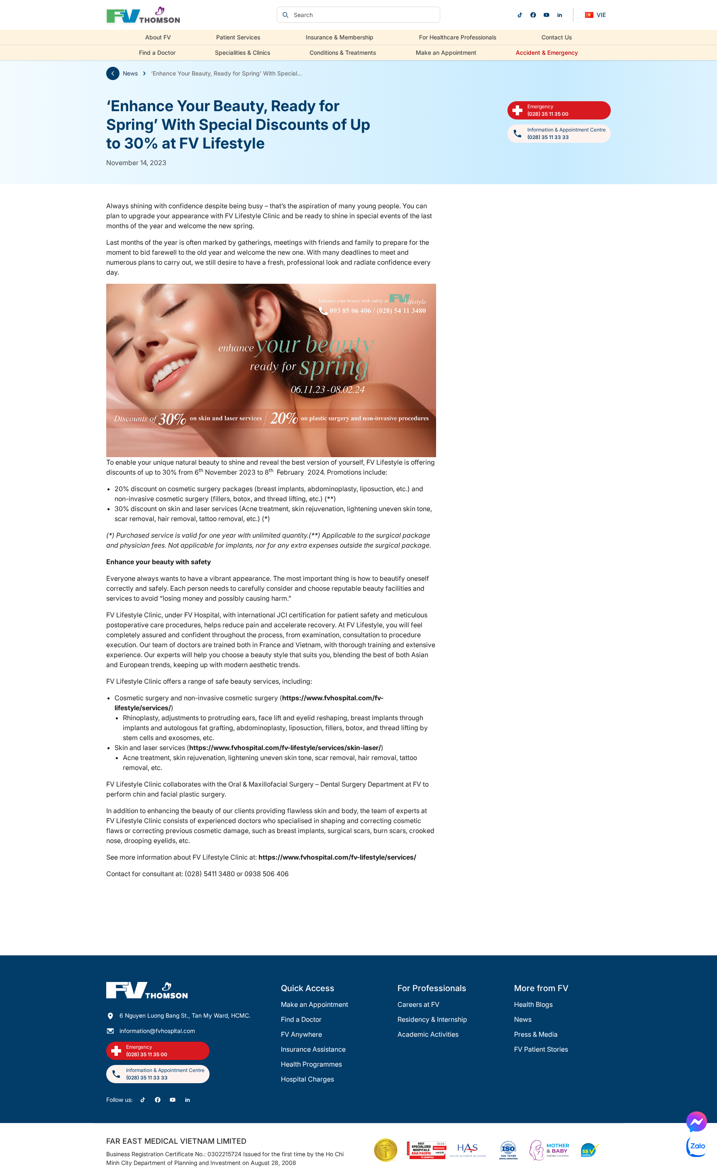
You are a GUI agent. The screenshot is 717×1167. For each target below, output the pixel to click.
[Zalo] (696, 1146)
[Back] (113, 73)
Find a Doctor (157, 52)
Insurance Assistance (313, 1049)
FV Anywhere (301, 1034)
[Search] (285, 15)
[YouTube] (546, 15)
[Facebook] (533, 15)
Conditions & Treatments (343, 52)
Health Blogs (533, 1004)
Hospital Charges (307, 1079)
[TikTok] (520, 15)
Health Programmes (311, 1064)
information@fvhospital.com (157, 1030)
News (130, 73)
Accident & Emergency (547, 52)
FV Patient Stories (541, 1049)
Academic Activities (428, 1034)
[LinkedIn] (559, 15)
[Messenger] (696, 1121)
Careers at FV (418, 1004)
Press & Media (536, 1034)
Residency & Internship (432, 1019)
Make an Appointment (446, 52)
